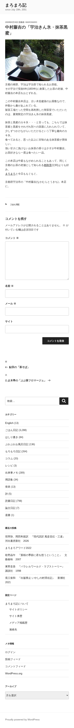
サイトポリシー (18, 609)
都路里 (48, 165)
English (9, 422)
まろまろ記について (16, 603)
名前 (9, 285)
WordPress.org (13, 673)
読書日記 (10, 500)
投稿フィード (13, 659)
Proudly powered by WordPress (22, 719)
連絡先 (13, 629)
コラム (9, 458)
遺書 (7, 515)
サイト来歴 (15, 615)
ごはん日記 (14, 204)
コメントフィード (15, 666)
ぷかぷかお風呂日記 (16, 444)
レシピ (9, 465)
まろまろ (10, 173)
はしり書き (11, 437)
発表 (7, 486)
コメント (12, 237)
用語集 (9, 479)
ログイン (10, 652)
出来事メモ (11, 472)
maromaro (31, 22)
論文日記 (10, 507)
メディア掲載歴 (18, 622)
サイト (9, 321)
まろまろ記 (16, 5)
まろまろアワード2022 (18, 547)
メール (10, 303)
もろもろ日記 (13, 451)
